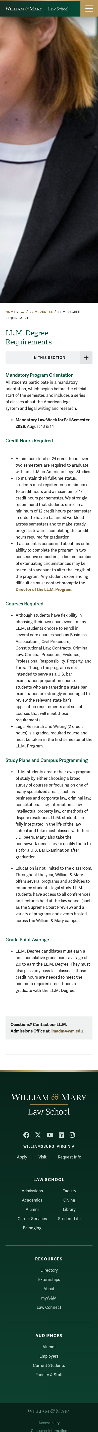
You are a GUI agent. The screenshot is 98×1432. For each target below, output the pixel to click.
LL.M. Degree (41, 312)
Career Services (32, 1218)
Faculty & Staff (49, 1374)
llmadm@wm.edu (67, 1031)
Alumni (32, 1209)
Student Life (69, 1218)
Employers (49, 1356)
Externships (49, 1279)
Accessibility (49, 1423)
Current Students (49, 1365)
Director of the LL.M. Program (43, 589)
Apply (22, 1157)
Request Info (69, 1157)
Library (69, 1209)
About (49, 1288)
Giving (69, 1200)
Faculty (69, 1191)
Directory (49, 1270)
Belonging (32, 1228)
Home (10, 312)
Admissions (32, 1191)
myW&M (49, 1298)
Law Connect (49, 1307)
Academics (32, 1200)
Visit (42, 1157)
